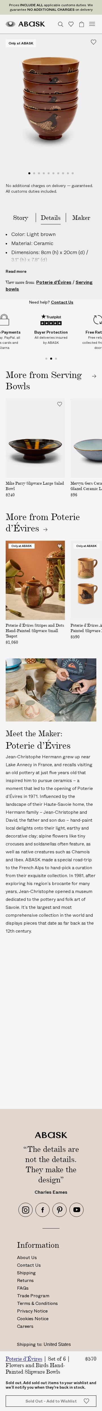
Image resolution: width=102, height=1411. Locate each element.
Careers (25, 1326)
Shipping (26, 1273)
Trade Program (33, 1295)
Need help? (51, 302)
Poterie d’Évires (53, 282)
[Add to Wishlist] (93, 42)
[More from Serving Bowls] (51, 380)
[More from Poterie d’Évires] (27, 528)
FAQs (23, 1288)
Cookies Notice (32, 1318)
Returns (25, 1280)
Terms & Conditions (37, 1303)
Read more (16, 271)
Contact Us (29, 1265)
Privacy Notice (32, 1311)
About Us (27, 1257)
